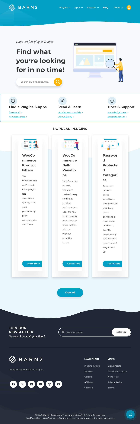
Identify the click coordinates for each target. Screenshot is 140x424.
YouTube (40, 384)
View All (70, 292)
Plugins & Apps (92, 366)
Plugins (63, 7)
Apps (77, 7)
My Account (129, 7)
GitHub (58, 384)
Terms (111, 387)
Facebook (13, 384)
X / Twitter (22, 384)
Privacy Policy (115, 382)
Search (58, 82)
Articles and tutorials (69, 112)
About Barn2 (65, 116)
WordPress (49, 384)
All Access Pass (17, 116)
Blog (105, 7)
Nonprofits (113, 376)
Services (88, 371)
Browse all (14, 112)
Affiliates (88, 382)
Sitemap (88, 387)
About (117, 7)
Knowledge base (117, 112)
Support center (116, 116)
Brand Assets (114, 366)
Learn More (33, 263)
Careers (88, 376)
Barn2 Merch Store (117, 371)
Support (91, 7)
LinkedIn (31, 384)
